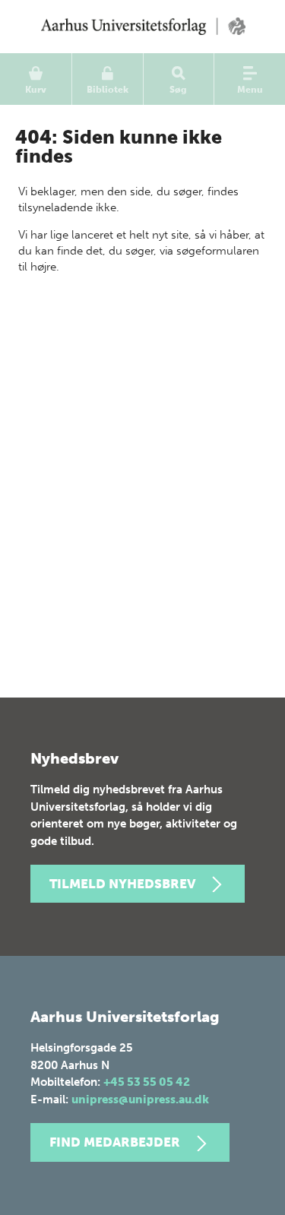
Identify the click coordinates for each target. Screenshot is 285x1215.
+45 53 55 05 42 (146, 1082)
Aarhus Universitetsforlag (142, 26)
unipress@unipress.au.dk (140, 1099)
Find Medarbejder (114, 1142)
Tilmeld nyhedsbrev (122, 883)
